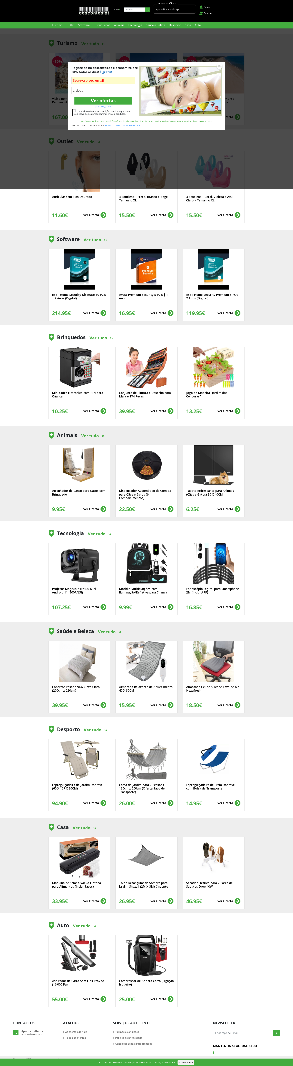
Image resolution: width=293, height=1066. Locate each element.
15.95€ (127, 705)
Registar (208, 13)
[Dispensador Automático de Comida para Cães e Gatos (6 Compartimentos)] (146, 465)
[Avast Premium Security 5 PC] (146, 269)
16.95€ (127, 313)
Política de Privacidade (131, 125)
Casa (188, 25)
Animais (119, 25)
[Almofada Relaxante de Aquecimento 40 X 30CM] (146, 661)
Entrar (207, 6)
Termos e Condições (112, 125)
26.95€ (127, 901)
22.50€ (127, 509)
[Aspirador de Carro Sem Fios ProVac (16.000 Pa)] (79, 955)
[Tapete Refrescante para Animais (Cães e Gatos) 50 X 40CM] (213, 465)
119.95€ (195, 313)
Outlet (70, 25)
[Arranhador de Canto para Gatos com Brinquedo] (79, 465)
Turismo (57, 25)
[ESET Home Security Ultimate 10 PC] (79, 269)
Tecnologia (135, 25)
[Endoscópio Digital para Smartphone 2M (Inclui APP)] (213, 563)
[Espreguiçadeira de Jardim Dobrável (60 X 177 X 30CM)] (79, 759)
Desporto (175, 25)
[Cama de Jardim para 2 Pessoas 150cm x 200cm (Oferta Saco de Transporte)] (146, 759)
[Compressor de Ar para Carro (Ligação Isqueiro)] (146, 955)
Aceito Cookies (185, 1062)
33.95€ (60, 901)
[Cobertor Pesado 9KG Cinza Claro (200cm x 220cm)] (79, 661)
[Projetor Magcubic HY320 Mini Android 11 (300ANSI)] (79, 563)
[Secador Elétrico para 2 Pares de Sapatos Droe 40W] (213, 857)
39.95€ (60, 705)
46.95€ (194, 901)
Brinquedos (102, 25)
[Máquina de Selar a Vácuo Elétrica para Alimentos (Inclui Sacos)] (79, 857)
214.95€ (61, 313)
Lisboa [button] (116, 9)
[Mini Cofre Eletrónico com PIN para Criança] (79, 367)
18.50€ (194, 705)
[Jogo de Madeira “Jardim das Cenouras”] (213, 367)
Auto (198, 25)
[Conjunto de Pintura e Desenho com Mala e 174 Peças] (146, 367)
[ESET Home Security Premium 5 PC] (213, 269)
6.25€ (192, 509)
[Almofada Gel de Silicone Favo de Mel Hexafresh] (213, 661)
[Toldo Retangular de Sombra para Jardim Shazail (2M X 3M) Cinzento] (146, 857)
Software (84, 25)
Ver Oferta (91, 215)
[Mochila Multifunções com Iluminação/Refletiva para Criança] (146, 563)
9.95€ (58, 509)
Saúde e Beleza (155, 25)
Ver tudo (92, 239)
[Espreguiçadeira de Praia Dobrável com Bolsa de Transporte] (213, 759)
